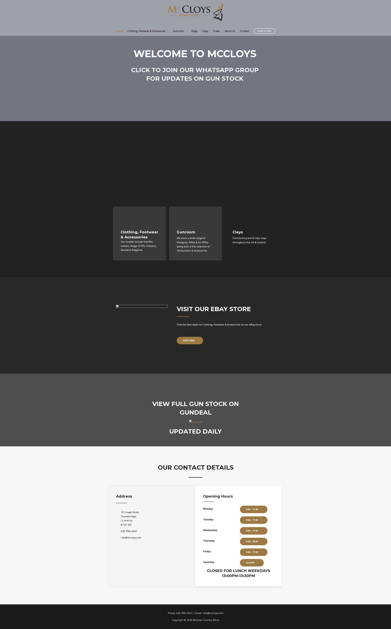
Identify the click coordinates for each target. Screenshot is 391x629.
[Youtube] (167, 553)
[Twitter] (146, 553)
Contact (244, 31)
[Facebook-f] (136, 553)
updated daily (195, 431)
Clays (205, 31)
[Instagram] (157, 553)
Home (119, 31)
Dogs (194, 31)
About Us (230, 31)
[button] (190, 340)
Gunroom (178, 31)
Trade (216, 31)
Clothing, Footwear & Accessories (146, 31)
